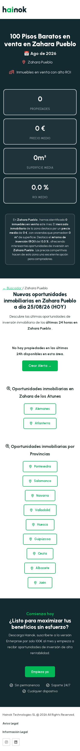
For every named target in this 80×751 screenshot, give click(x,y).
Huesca (42, 524)
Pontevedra (42, 466)
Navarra (42, 495)
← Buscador (12, 288)
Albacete (42, 568)
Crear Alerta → (40, 366)
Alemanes (42, 409)
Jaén (42, 583)
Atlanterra (42, 423)
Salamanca (42, 481)
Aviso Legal (10, 723)
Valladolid (42, 510)
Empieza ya (40, 672)
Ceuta (42, 553)
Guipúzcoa (42, 539)
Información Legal (15, 732)
